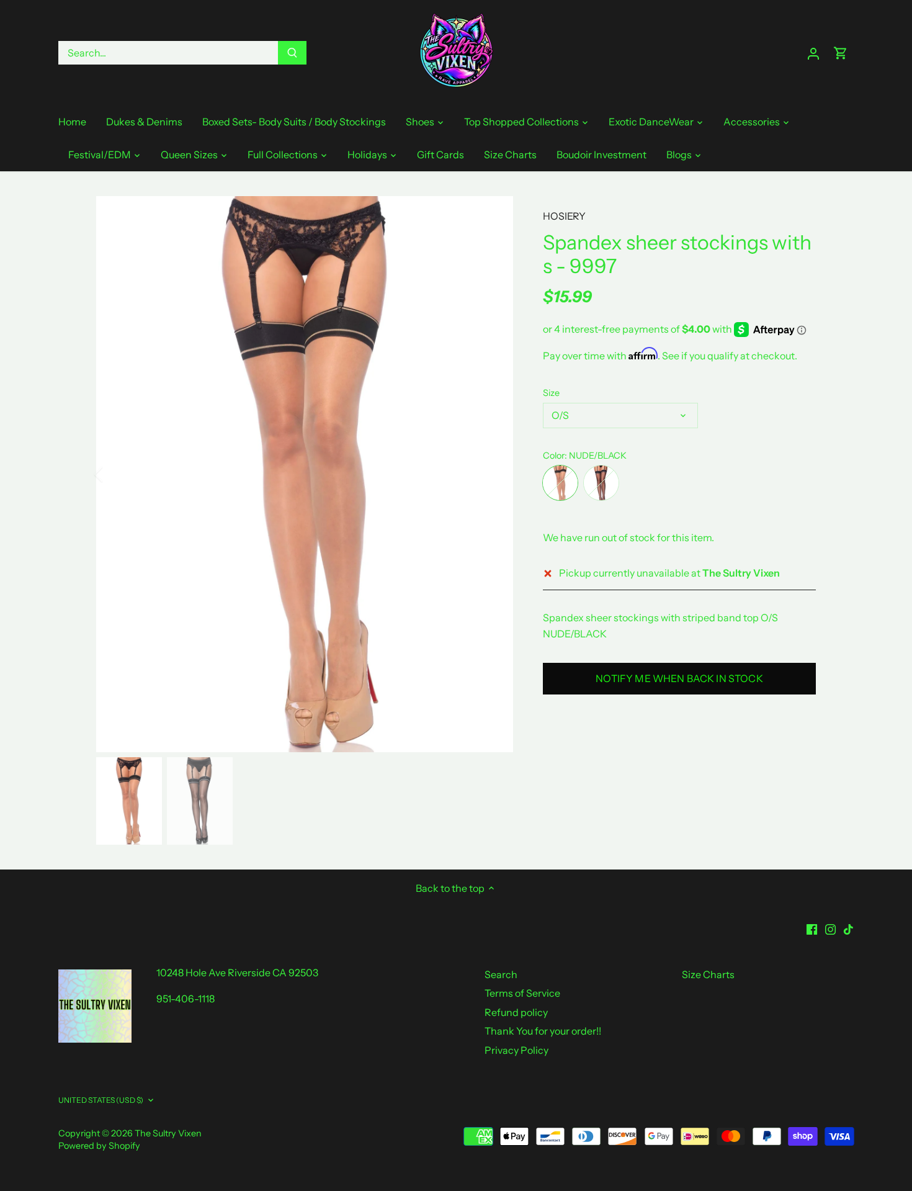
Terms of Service (522, 993)
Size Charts (708, 974)
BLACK (601, 482)
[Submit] (292, 53)
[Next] (494, 474)
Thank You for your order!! (543, 1031)
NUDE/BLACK (560, 482)
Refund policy (516, 1012)
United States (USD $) (101, 1100)
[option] (304, 474)
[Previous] (115, 474)
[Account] (813, 53)
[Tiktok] (848, 928)
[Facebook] (812, 928)
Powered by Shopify (99, 1145)
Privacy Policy (516, 1050)
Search (501, 974)
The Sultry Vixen (168, 1133)
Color (554, 456)
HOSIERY (564, 216)
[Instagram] (830, 928)
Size (551, 393)
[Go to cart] (840, 53)
